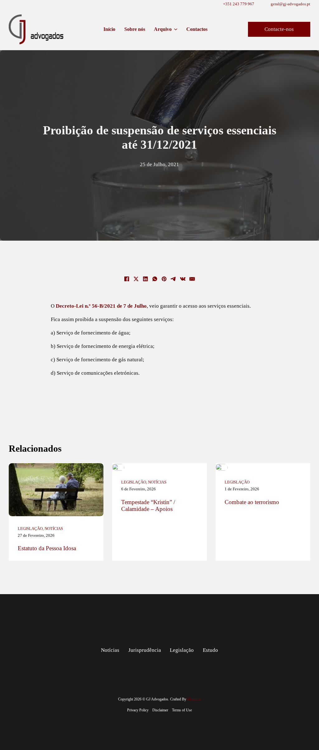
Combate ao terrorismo (252, 502)
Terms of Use (182, 710)
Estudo (210, 650)
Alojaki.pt (193, 699)
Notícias (54, 528)
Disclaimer (160, 710)
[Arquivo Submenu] (176, 29)
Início (109, 29)
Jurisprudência (144, 650)
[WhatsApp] (155, 279)
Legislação (30, 528)
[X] (136, 279)
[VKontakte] (183, 279)
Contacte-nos (279, 29)
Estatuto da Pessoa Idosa (47, 548)
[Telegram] (173, 279)
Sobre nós (134, 29)
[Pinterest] (164, 279)
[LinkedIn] (145, 279)
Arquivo (163, 29)
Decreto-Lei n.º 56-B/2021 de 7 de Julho (101, 306)
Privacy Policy (138, 710)
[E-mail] (192, 279)
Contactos (196, 29)
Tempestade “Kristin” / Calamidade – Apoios (148, 505)
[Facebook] (126, 279)
